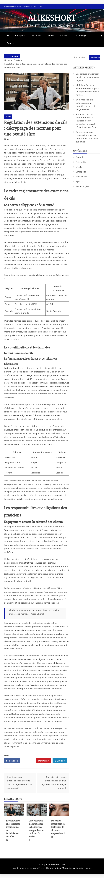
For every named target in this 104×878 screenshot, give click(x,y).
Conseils (64, 35)
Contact (41, 6)
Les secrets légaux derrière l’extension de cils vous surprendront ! (58, 827)
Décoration (36, 35)
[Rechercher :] (86, 57)
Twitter (29, 760)
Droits (51, 35)
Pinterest (44, 760)
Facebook (12, 760)
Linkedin (60, 760)
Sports (10, 43)
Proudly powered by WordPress (28, 868)
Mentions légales (29, 6)
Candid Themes (84, 868)
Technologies (81, 35)
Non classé (81, 176)
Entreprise (20, 35)
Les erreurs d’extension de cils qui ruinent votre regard (87, 77)
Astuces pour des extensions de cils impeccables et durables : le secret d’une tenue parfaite (86, 120)
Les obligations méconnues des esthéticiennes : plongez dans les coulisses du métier (36, 828)
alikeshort (52, 18)
